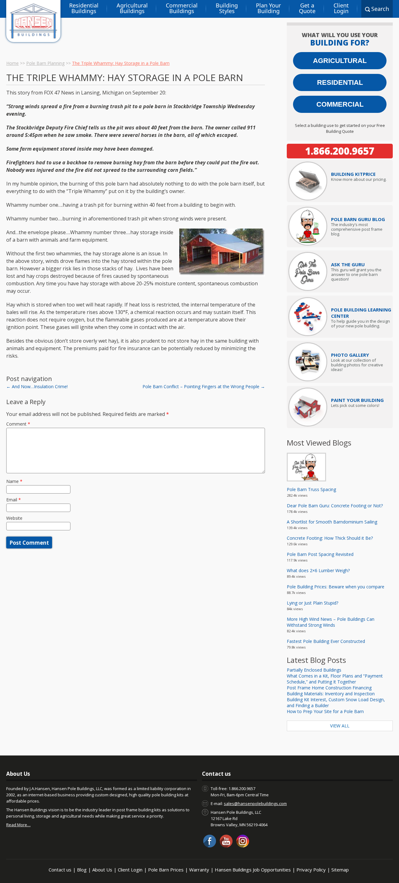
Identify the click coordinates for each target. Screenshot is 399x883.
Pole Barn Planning (45, 63)
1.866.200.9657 (339, 150)
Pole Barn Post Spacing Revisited (320, 554)
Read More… (18, 825)
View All (339, 726)
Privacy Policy (311, 869)
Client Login (341, 8)
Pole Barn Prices (166, 869)
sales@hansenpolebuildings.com (255, 803)
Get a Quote (307, 8)
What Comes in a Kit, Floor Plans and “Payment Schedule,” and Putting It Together (335, 679)
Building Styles (227, 8)
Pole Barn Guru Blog (358, 219)
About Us (102, 869)
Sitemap (340, 869)
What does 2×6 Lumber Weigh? (318, 570)
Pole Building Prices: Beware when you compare (335, 587)
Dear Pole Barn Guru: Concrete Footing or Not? (335, 506)
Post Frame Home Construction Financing (329, 688)
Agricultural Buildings (132, 8)
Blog (82, 869)
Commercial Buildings (182, 8)
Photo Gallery (350, 355)
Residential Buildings (84, 8)
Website (14, 518)
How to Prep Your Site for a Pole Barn (325, 711)
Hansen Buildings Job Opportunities (253, 869)
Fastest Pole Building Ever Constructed (326, 641)
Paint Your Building (357, 400)
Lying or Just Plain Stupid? (312, 603)
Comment (18, 424)
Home (12, 63)
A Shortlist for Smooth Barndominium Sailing (332, 522)
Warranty (199, 869)
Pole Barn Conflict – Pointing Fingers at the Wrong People (203, 386)
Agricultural (340, 61)
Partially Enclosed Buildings (314, 670)
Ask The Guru (348, 264)
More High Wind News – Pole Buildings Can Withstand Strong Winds (330, 622)
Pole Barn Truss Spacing (311, 489)
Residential (340, 82)
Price (353, 174)
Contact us (60, 869)
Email (13, 500)
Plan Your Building (268, 8)
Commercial (339, 104)
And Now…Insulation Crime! (37, 386)
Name (14, 481)
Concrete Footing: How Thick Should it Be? (330, 538)
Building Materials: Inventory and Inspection (331, 694)
